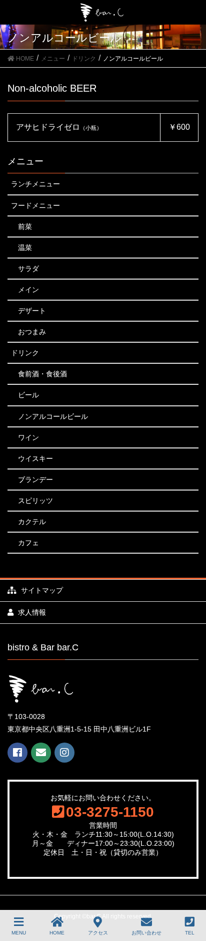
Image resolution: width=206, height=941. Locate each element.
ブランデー (35, 480)
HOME (57, 932)
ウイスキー (35, 458)
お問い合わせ (147, 932)
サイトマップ (41, 590)
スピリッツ (35, 501)
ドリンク (25, 353)
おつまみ (32, 332)
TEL (189, 932)
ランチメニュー (35, 184)
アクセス (98, 932)
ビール (28, 395)
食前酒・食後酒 (42, 374)
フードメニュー (35, 205)
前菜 (25, 226)
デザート (32, 311)
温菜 (25, 248)
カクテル (32, 522)
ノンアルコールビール (53, 416)
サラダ (28, 269)
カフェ (28, 543)
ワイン (28, 437)
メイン (28, 290)
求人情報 (32, 612)
